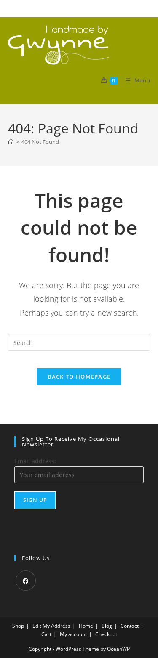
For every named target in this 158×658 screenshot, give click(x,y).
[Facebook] (26, 580)
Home (86, 625)
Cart (46, 634)
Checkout (106, 634)
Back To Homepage (79, 376)
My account (73, 634)
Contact (130, 625)
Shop (18, 625)
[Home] (10, 142)
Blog (107, 625)
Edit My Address (51, 625)
